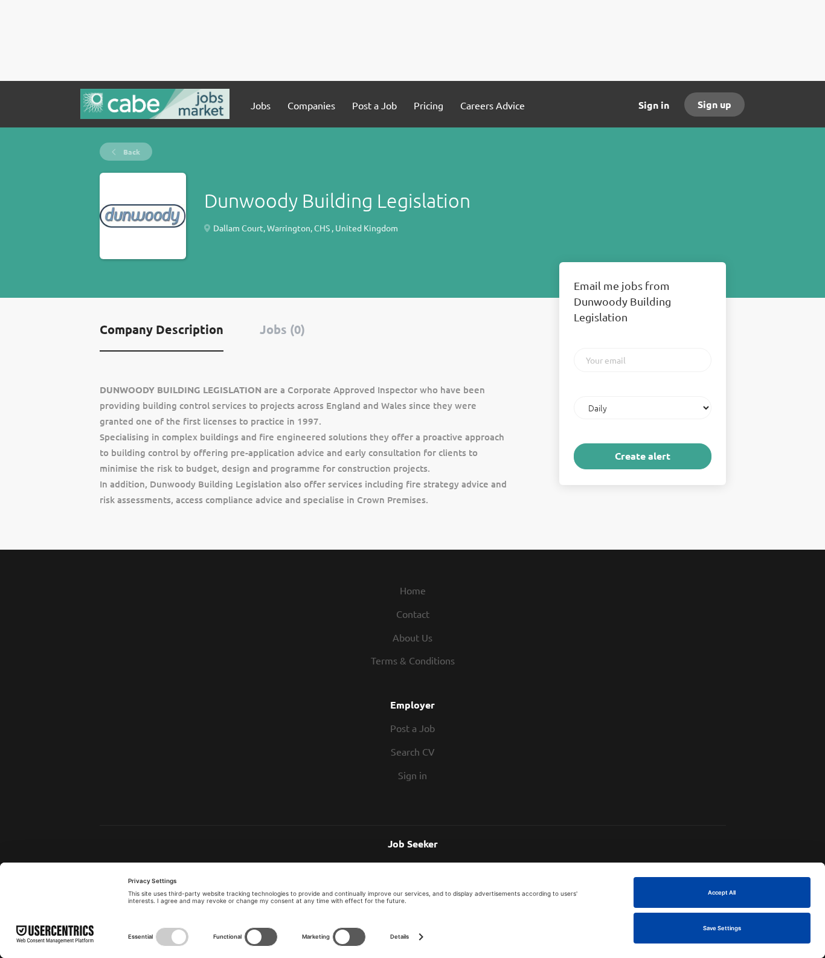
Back (130, 151)
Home (413, 590)
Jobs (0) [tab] (282, 329)
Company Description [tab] (161, 329)
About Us (412, 637)
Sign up (714, 104)
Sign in (653, 104)
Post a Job (412, 728)
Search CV (413, 751)
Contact (412, 614)
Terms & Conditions (413, 660)
